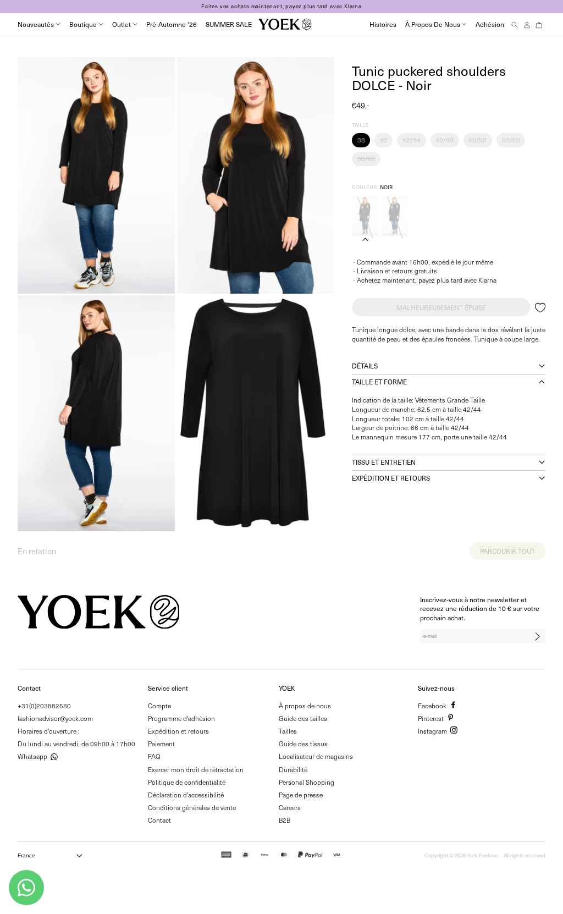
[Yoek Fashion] (284, 24)
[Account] (527, 24)
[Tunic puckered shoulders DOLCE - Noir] (365, 216)
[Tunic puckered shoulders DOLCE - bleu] (395, 216)
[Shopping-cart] (539, 24)
